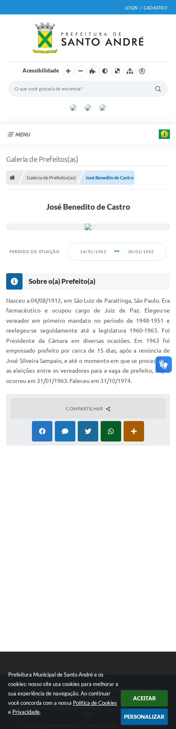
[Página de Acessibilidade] (142, 71)
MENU (22, 134)
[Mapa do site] (129, 71)
